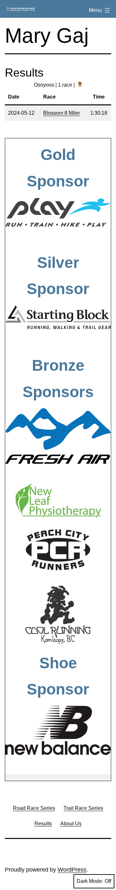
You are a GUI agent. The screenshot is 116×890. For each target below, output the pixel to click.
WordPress (72, 869)
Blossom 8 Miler (61, 113)
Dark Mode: (90, 881)
